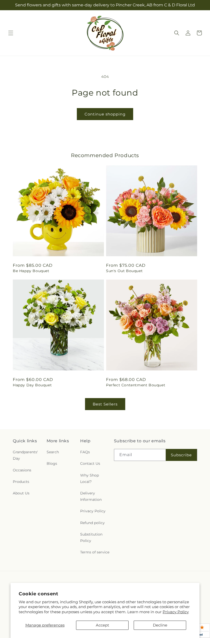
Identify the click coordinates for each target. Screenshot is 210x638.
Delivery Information (91, 496)
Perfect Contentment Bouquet (135, 385)
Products (21, 481)
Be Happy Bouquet (31, 271)
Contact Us (90, 463)
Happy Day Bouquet (32, 385)
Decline (160, 625)
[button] (10, 33)
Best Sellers (105, 404)
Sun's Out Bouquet (124, 271)
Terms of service (94, 552)
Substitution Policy (91, 537)
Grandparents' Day (25, 455)
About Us (21, 493)
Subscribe (181, 455)
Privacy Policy (176, 611)
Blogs (52, 463)
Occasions (22, 470)
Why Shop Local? (89, 478)
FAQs (85, 452)
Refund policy (92, 522)
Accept (102, 625)
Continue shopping (105, 114)
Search (53, 452)
